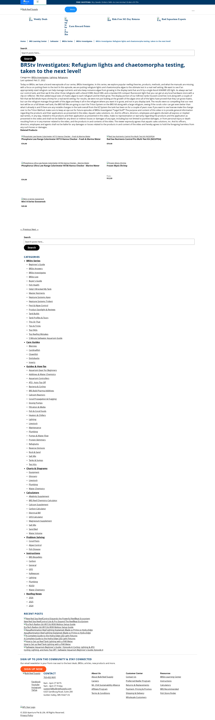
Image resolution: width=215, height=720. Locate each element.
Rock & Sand (35, 452)
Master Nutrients (37, 293)
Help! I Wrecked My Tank (40, 289)
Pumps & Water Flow (38, 435)
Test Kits (33, 464)
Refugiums (63, 77)
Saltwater (54, 41)
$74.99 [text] (24, 143)
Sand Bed (33, 529)
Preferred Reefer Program (138, 681)
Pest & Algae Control (38, 305)
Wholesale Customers (136, 697)
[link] (187, 9)
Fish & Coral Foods (37, 411)
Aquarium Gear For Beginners (43, 370)
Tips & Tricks (35, 326)
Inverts (32, 362)
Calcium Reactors (37, 394)
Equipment (34, 472)
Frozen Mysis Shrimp (117, 165)
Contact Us (131, 676)
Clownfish (33, 354)
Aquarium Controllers (39, 378)
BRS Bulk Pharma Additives (41, 390)
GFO (31, 569)
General (32, 565)
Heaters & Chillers (37, 415)
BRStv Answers (36, 268)
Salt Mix (32, 456)
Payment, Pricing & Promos (139, 689)
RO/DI (31, 585)
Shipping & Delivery (135, 693)
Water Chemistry (37, 488)
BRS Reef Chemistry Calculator (43, 500)
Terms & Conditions (101, 693)
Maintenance (35, 427)
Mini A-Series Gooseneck (33, 201)
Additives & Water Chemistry (42, 374)
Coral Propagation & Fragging (43, 399)
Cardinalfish (34, 350)
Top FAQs (33, 330)
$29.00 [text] (24, 206)
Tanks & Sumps (36, 460)
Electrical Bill (35, 512)
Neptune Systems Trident (41, 301)
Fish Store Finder (168, 693)
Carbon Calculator (37, 508)
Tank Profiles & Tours (38, 317)
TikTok (34, 690)
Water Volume (35, 533)
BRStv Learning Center (170, 676)
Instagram (36, 687)
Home (23, 41)
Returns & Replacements (137, 685)
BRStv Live (33, 276)
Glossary (33, 476)
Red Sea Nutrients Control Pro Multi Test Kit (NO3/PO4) (134, 139)
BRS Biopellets (35, 557)
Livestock (33, 423)
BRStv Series (67, 41)
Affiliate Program (100, 689)
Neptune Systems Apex (40, 297)
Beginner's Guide (37, 264)
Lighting (53, 77)
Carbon (32, 561)
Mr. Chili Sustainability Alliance (106, 685)
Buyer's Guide (35, 281)
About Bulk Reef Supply (102, 676)
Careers (95, 681)
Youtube (35, 684)
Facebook (35, 681)
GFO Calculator (36, 517)
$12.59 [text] (109, 178)
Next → (35, 229)
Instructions (166, 681)
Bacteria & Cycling (37, 386)
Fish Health (34, 285)
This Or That (34, 321)
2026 (31, 597)
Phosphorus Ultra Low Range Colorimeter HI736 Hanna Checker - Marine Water (60, 165)
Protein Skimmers (37, 439)
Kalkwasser (34, 573)
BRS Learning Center (38, 41)
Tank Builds (34, 313)
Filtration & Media (37, 407)
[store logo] (31, 9)
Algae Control (35, 545)
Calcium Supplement (38, 504)
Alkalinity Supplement (39, 496)
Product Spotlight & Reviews (42, 309)
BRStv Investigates (84, 41)
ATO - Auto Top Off (37, 382)
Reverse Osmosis (37, 448)
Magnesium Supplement (40, 521)
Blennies (33, 346)
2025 (31, 601)
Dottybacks (34, 358)
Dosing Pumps (36, 403)
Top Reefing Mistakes (38, 334)
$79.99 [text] (109, 143)
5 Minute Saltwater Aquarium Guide (45, 338)
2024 (31, 605)
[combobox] (107, 53)
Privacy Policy (26, 715)
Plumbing (33, 431)
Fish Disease (34, 549)
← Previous (26, 229)
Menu (72, 9)
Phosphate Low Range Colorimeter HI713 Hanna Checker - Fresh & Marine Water (61, 139)
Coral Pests (34, 541)
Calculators (165, 685)
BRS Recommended (169, 689)
